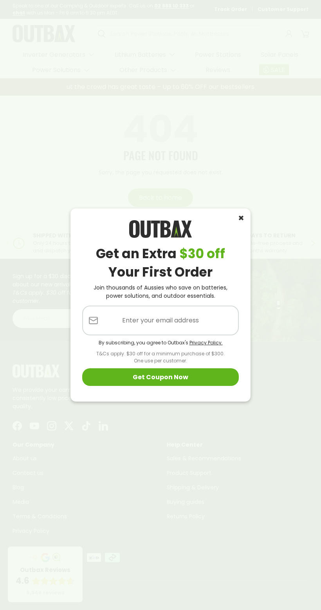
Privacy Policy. (206, 342)
